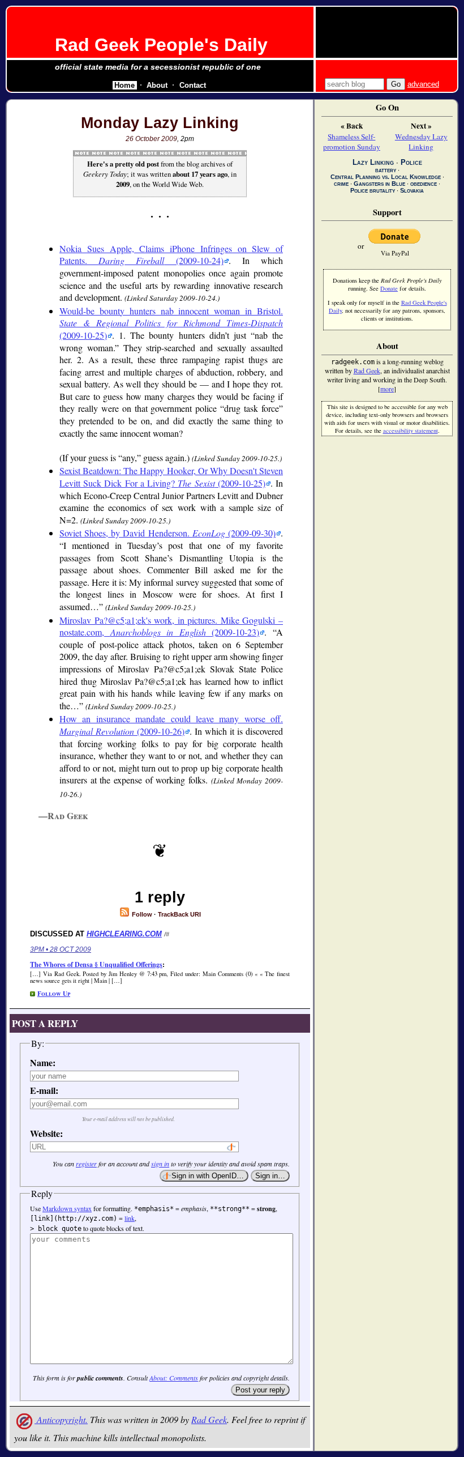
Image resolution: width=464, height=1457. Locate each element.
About (157, 85)
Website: (46, 1133)
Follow (141, 914)
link (129, 1217)
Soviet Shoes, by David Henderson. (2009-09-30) (167, 533)
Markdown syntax (67, 1208)
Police (411, 162)
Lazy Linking (373, 162)
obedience (423, 183)
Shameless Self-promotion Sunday (351, 141)
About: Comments (173, 1377)
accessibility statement (410, 430)
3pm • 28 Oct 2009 (60, 949)
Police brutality (372, 190)
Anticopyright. (61, 1419)
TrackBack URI (179, 914)
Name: (42, 1062)
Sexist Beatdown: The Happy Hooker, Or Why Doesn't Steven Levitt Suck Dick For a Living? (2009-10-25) (171, 477)
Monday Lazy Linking (160, 122)
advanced (423, 84)
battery (385, 170)
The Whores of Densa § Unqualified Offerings (96, 964)
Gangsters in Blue (379, 183)
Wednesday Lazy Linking (421, 141)
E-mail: (44, 1090)
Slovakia (412, 190)
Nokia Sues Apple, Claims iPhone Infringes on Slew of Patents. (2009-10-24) (171, 254)
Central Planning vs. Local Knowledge (385, 176)
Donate (389, 288)
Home (124, 85)
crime (341, 183)
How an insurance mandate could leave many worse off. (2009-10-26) (171, 725)
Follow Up (53, 993)
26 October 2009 (151, 139)
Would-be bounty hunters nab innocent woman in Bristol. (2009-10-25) (171, 323)
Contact (192, 85)
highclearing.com (124, 934)
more (387, 388)
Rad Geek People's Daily (161, 45)
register (86, 1163)
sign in (160, 1163)
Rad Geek (209, 1419)
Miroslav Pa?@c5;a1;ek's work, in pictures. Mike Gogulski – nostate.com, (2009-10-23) (171, 626)
